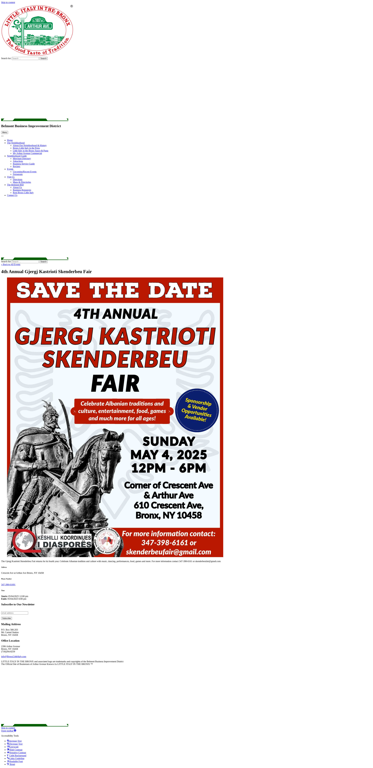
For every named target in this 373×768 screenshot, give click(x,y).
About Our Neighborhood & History (30, 145)
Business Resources (22, 190)
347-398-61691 (8, 584)
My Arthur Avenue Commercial (27, 153)
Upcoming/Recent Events (24, 171)
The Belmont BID (15, 185)
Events (10, 169)
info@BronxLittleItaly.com (13, 656)
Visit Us (10, 177)
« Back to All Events (10, 264)
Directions (17, 179)
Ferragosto (18, 174)
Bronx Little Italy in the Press (26, 148)
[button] (8, 731)
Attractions (18, 161)
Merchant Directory (22, 158)
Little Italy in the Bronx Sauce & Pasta (30, 150)
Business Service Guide (24, 164)
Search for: (6, 58)
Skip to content (8, 2)
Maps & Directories (22, 182)
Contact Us (12, 195)
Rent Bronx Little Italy (23, 192)
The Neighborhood (16, 143)
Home (10, 140)
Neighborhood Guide (17, 156)
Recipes (16, 166)
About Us (17, 187)
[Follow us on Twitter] (34, 120)
